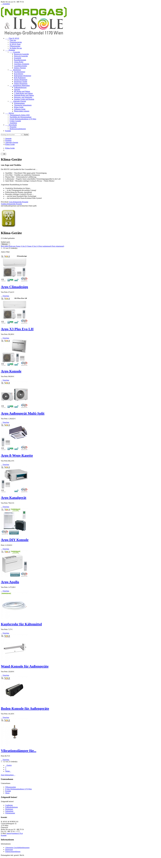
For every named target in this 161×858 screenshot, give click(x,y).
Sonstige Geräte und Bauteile (24, 99)
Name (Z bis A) (33, 246)
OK (3, 154)
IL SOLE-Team (15, 44)
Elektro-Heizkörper (20, 83)
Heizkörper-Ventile (20, 81)
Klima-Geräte (18, 107)
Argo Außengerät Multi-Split (22, 413)
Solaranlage (9, 811)
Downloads (11, 125)
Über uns (13, 40)
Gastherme (9, 805)
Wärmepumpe (10, 813)
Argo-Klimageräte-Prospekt (18, 202)
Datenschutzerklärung (12, 851)
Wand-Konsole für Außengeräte (25, 666)
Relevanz (5, 244)
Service (9, 113)
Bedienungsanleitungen (18, 129)
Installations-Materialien (20, 85)
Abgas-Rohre (18, 62)
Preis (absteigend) (58, 246)
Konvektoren (18, 74)
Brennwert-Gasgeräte (21, 54)
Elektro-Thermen (20, 68)
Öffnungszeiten (15, 46)
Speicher (17, 89)
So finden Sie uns (16, 48)
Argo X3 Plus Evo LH (17, 329)
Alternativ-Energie (18, 101)
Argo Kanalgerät (13, 498)
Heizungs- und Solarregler (23, 97)
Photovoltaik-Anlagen (21, 111)
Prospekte (13, 127)
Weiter (8, 771)
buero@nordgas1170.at (15, 833)
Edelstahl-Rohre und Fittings (24, 95)
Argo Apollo (10, 582)
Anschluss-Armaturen (21, 64)
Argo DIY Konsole (14, 540)
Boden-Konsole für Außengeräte (25, 708)
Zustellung (13, 123)
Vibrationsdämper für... (18, 751)
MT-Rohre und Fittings (22, 91)
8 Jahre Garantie (15, 121)
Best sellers (5, 246)
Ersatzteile (17, 58)
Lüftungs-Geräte (19, 109)
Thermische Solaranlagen (23, 105)
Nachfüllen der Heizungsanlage (20, 117)
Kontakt (8, 131)
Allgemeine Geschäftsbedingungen (17, 847)
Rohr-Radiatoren (20, 78)
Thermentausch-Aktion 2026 (20, 115)
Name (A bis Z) (21, 246)
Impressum (9, 849)
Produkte (10, 50)
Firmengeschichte (16, 42)
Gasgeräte (15, 52)
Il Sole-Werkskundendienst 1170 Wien (23, 119)
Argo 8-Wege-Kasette (17, 455)
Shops (7, 793)
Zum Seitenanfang (8, 775)
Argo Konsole (11, 371)
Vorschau (5, 296)
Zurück (8, 765)
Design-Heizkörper (20, 80)
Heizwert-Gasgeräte (21, 56)
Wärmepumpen (19, 103)
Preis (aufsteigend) (45, 246)
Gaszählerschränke (20, 66)
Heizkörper (15, 70)
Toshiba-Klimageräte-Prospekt (11, 204)
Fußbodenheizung (20, 87)
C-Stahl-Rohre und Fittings (23, 93)
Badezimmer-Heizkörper (22, 76)
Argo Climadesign (14, 287)
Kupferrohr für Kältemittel (21, 624)
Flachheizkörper (19, 72)
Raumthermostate (20, 60)
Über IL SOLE (12, 38)
